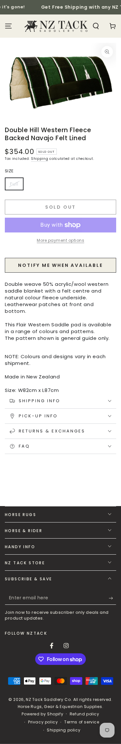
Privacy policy (43, 722)
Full (17, 185)
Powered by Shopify (42, 714)
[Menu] (8, 26)
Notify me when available (60, 265)
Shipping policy (63, 730)
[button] (95, 26)
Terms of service (81, 722)
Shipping (39, 158)
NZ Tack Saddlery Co (48, 699)
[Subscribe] (112, 598)
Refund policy (84, 714)
